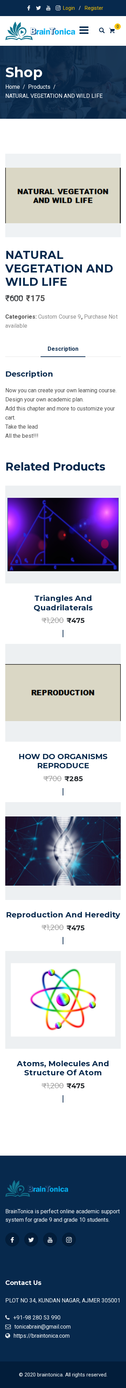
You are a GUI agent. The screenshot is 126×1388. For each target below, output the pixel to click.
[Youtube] (50, 1240)
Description (63, 349)
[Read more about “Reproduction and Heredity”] (55, 870)
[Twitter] (31, 1240)
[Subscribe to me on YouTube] (48, 8)
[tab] (63, 349)
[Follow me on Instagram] (58, 8)
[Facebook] (12, 1240)
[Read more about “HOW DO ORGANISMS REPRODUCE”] (55, 715)
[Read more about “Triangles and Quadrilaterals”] (55, 557)
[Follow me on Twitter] (38, 8)
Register (94, 8)
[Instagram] (69, 1240)
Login (69, 8)
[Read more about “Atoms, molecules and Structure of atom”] (55, 1022)
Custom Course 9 (59, 316)
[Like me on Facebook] (28, 8)
